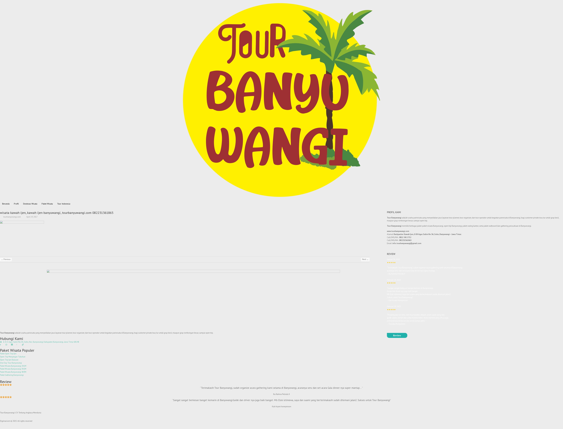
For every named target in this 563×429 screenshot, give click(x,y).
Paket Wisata (47, 203)
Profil (16, 203)
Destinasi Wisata (30, 203)
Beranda (6, 203)
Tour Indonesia (63, 203)
